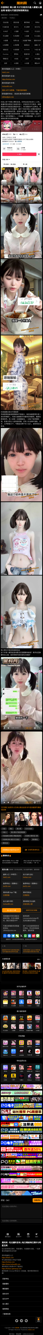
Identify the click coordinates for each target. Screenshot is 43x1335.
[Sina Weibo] (33, 936)
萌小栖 (19, 829)
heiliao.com (27, 877)
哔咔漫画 (37, 59)
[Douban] (25, 936)
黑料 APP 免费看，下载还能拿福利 (14, 90)
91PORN (27, 49)
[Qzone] (29, 936)
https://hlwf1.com (8, 1257)
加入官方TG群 (11, 910)
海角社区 (5, 49)
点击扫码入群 (28, 904)
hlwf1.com (5, 72)
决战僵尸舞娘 (27, 40)
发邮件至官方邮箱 (31, 910)
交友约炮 (5, 22)
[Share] (5, 936)
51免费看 (16, 45)
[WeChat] (17, 936)
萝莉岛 (16, 54)
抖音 (4, 829)
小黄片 (27, 59)
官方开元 (37, 27)
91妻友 (37, 54)
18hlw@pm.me (8, 97)
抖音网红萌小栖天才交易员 (11, 839)
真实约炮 (16, 22)
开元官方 (37, 31)
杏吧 (5, 63)
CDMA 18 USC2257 (28, 1334)
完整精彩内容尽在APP (10, 850)
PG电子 (5, 31)
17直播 (16, 31)
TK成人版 (37, 49)
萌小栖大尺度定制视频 (18, 832)
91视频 (16, 63)
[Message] (38, 936)
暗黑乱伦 (27, 45)
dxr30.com (6, 886)
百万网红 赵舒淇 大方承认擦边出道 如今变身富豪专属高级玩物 (21, 809)
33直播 (5, 40)
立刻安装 (6, 895)
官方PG (16, 27)
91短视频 (16, 49)
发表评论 (37, 1200)
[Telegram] (13, 936)
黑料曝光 (35, 839)
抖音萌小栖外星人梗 (31, 836)
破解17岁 (37, 45)
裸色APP (37, 63)
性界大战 (16, 40)
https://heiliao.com (8, 79)
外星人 (5, 832)
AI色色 (16, 59)
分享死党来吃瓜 (34, 850)
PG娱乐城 (5, 27)
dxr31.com (26, 886)
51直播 (27, 36)
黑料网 (26, 839)
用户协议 (11, 1334)
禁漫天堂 (27, 54)
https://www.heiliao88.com (11, 1264)
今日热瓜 (12, 18)
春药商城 (27, 22)
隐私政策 (18, 1334)
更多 (38, 959)
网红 (11, 829)
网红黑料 (4, 18)
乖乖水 (37, 22)
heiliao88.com (7, 86)
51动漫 (27, 63)
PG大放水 (37, 36)
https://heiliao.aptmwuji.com (11, 1269)
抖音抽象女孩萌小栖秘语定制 (12, 836)
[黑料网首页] (21, 3)
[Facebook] (9, 936)
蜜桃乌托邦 (37, 40)
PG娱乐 (26, 31)
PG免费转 (16, 36)
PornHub (5, 54)
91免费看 (5, 45)
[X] (21, 936)
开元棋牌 (27, 27)
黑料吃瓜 (5, 843)
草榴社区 (5, 59)
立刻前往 (26, 895)
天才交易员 (28, 829)
